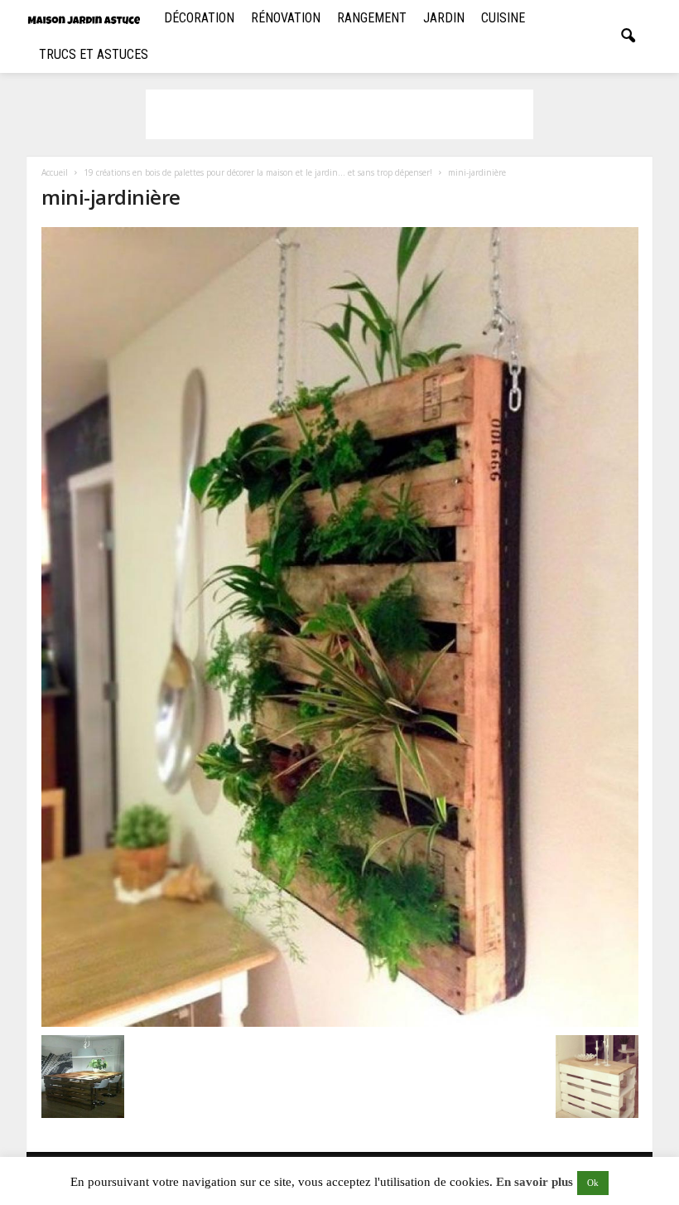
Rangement (372, 18)
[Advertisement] (339, 114)
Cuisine (503, 18)
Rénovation (285, 18)
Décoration (199, 18)
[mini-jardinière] (339, 627)
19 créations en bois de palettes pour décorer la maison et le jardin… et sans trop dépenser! (258, 172)
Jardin (444, 18)
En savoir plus (534, 1181)
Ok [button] (593, 1183)
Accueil (54, 172)
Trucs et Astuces (93, 54)
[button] (627, 36)
